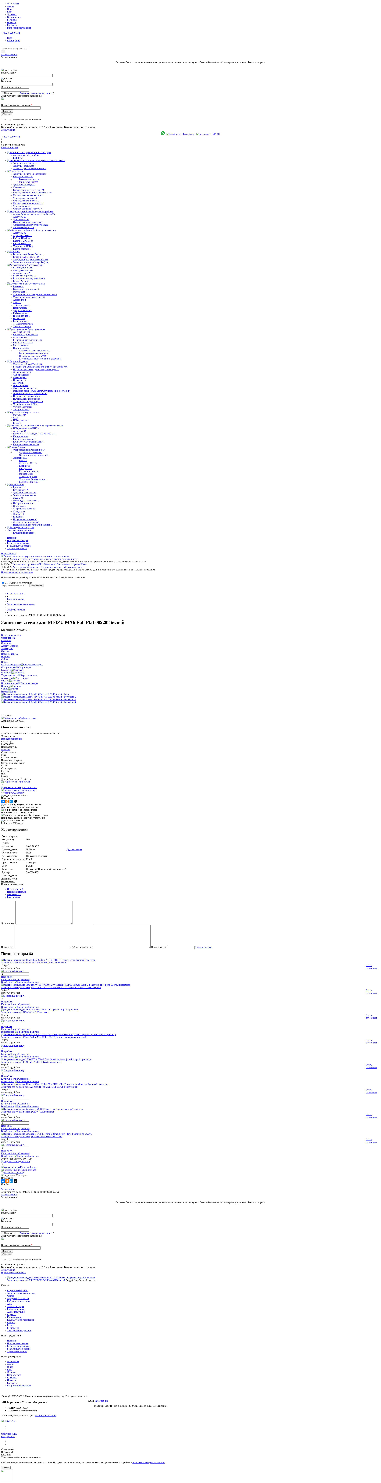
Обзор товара (8, 667)
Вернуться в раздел (11, 664)
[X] (15, 801)
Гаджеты (11, 1314)
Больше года (13, 897)
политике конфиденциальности (148, 1462)
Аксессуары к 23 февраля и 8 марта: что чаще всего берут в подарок (47, 567)
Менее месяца (14, 894)
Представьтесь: (158, 947)
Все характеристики (11, 739)
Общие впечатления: (82, 947)
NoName (5, 749)
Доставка (12, 14)
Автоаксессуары (15, 1306)
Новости (11, 22)
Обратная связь (9, 1434)
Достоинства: (8, 923)
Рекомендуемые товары (19, 546)
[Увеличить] (35, 694)
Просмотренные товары (13, 1272)
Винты (23, 460)
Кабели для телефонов (18, 1301)
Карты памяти (14, 1317)
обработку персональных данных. (36, 93)
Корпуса (25, 468)
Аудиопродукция (16, 1312)
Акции (10, 6)
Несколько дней (15, 889)
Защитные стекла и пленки (21, 1293)
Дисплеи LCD (28, 463)
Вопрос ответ (14, 17)
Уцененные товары (17, 548)
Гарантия (12, 19)
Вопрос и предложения (19, 27)
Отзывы (5, 680)
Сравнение (23, 979)
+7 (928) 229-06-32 (10, 33)
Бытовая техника (15, 1309)
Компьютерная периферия (20, 1320)
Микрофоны (26, 474)
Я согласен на (29, 93)
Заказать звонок (9, 54)
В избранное (7, 982)
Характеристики (9, 675)
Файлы (4, 688)
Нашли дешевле (28, 790)
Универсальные (28, 182)
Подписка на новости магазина (17, 572)
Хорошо (5, 1468)
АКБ (9, 1304)
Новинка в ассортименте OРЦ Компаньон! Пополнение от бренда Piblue (49, 564)
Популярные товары (17, 540)
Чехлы (10, 1295)
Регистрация (13, 40)
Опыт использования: (12, 884)
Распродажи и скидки (18, 543)
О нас (10, 9)
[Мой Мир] (11, 801)
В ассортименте (29, 179)
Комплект (6, 670)
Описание (6, 672)
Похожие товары (9, 683)
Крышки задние (28, 471)
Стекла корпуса (28, 476)
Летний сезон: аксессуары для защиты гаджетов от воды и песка (45, 559)
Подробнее (6, 976)
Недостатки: (7, 947)
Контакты (12, 25)
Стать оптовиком (371, 966)
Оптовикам (13, 3)
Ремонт (11, 1322)
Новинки (12, 538)
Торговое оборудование (19, 1330)
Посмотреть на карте (45, 1415)
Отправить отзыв (203, 947)
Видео (4, 691)
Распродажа (13, 1328)
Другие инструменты (30, 452)
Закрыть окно (8, 130)
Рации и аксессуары (17, 1290)
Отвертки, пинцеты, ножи (33, 455)
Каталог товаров (9, 147)
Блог (9, 11)
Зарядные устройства (18, 1298)
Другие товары (74, 849)
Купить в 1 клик (28, 787)
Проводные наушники (32, 356)
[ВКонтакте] (3, 801)
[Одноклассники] (7, 801)
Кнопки (24, 466)
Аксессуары (7, 678)
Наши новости (8, 553)
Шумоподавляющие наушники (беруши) (40, 358)
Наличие (5, 686)
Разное (10, 1325)
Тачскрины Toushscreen (32, 479)
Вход (9, 38)
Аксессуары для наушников (34, 350)
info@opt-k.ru (101, 1401)
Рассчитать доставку (14, 793)
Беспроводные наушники (33, 353)
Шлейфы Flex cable (29, 482)
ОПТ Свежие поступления (18, 582)
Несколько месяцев (16, 892)
